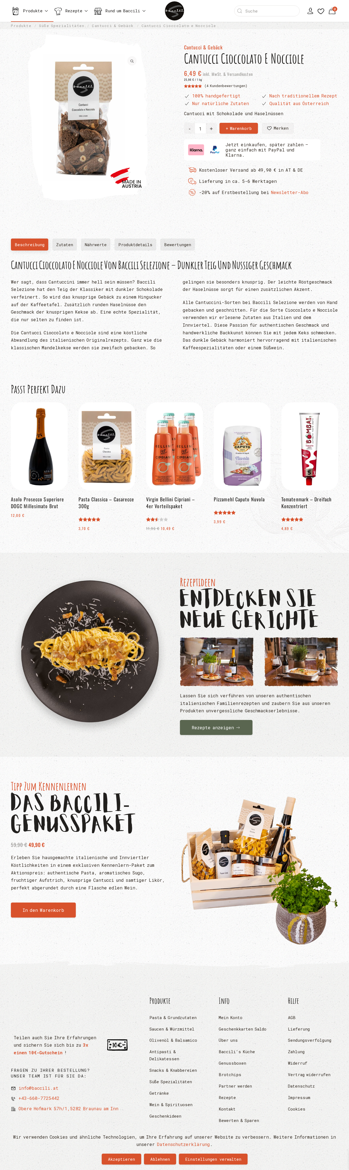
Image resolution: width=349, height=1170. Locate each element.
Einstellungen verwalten (213, 1159)
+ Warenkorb (239, 128)
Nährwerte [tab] (96, 244)
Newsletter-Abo (289, 192)
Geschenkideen (165, 1116)
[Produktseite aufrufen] (259, 867)
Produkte (160, 1001)
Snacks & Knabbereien (173, 1070)
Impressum (299, 1097)
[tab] (177, 245)
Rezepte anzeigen (213, 727)
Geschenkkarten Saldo (242, 1029)
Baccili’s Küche (237, 1051)
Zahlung (296, 1051)
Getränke (159, 1093)
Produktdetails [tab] (135, 244)
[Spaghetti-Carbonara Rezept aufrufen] (90, 654)
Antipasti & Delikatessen (164, 1055)
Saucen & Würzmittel (171, 1029)
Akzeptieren (121, 1159)
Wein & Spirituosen (170, 1104)
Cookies (296, 1109)
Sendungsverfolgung (309, 1040)
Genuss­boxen (232, 1063)
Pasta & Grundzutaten (173, 1017)
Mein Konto (230, 1017)
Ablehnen (160, 1159)
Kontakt (227, 1109)
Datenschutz (301, 1086)
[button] (278, 128)
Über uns (228, 1040)
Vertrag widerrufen (309, 1074)
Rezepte (227, 1097)
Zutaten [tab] (64, 244)
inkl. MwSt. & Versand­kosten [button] (227, 74)
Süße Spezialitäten (170, 1081)
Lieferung (299, 1029)
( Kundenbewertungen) (225, 85)
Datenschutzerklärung (183, 1144)
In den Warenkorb (43, 910)
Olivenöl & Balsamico (173, 1040)
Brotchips (230, 1074)
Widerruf (297, 1063)
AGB (292, 1017)
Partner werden (235, 1086)
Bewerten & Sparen (239, 1120)
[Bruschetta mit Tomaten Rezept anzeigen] (217, 661)
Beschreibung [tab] (31, 246)
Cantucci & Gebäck (203, 47)
